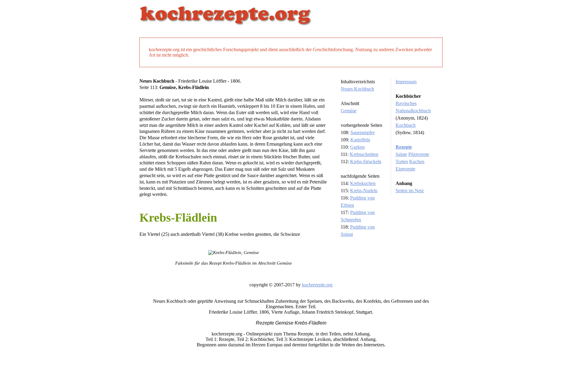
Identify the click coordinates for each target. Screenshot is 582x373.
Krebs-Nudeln (363, 190)
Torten (402, 161)
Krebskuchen (363, 183)
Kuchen (416, 161)
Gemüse (348, 110)
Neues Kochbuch (357, 88)
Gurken (357, 147)
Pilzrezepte (418, 154)
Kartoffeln (360, 139)
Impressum (406, 81)
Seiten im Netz (410, 190)
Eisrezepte (405, 168)
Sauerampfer (362, 132)
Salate (401, 154)
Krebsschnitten (364, 154)
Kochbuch (406, 125)
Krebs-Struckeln (365, 161)
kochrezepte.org (317, 284)
